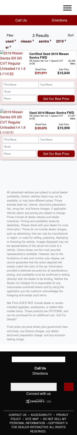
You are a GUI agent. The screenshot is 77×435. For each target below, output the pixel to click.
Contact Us (18, 415)
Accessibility (42, 415)
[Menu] (67, 8)
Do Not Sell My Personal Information (38, 421)
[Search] (69, 387)
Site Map (32, 419)
